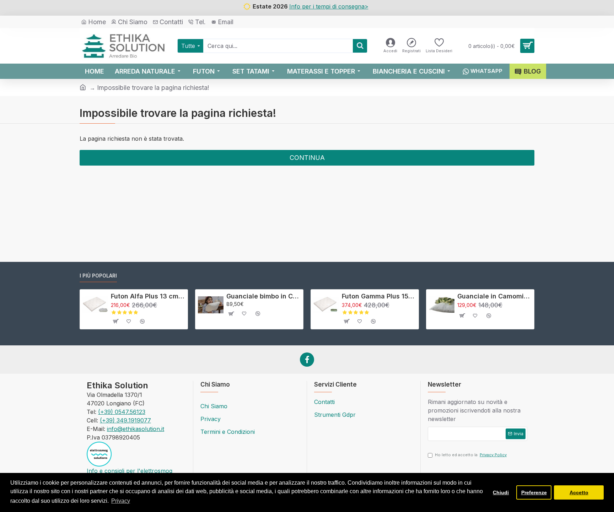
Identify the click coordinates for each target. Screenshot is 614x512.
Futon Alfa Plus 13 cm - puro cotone (148, 296)
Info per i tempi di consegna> (328, 6)
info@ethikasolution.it (135, 428)
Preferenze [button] (534, 492)
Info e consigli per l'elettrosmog (129, 470)
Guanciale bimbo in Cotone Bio (263, 296)
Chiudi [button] (501, 492)
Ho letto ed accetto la (471, 454)
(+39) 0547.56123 (121, 411)
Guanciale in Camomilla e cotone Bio (494, 296)
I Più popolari (98, 276)
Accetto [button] (579, 492)
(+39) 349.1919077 (125, 420)
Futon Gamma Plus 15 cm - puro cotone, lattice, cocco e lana (379, 296)
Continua (307, 157)
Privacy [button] (120, 501)
